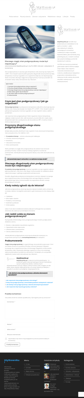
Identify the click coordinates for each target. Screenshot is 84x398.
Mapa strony (30, 371)
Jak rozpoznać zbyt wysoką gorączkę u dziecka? (21, 287)
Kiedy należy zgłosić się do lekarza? (18, 92)
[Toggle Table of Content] (45, 84)
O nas (28, 364)
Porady (72, 16)
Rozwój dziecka (25, 16)
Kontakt (28, 368)
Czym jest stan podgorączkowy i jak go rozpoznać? (22, 86)
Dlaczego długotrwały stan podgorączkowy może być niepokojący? (27, 90)
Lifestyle (65, 16)
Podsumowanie (12, 95)
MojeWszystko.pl (22, 66)
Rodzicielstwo (13, 16)
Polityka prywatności (32, 375)
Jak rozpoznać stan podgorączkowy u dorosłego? (21, 280)
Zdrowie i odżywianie (39, 16)
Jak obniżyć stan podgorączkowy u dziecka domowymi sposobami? (27, 285)
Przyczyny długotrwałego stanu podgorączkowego (22, 88)
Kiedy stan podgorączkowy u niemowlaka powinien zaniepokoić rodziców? (29, 282)
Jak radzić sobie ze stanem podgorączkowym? (21, 93)
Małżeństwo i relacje (54, 16)
